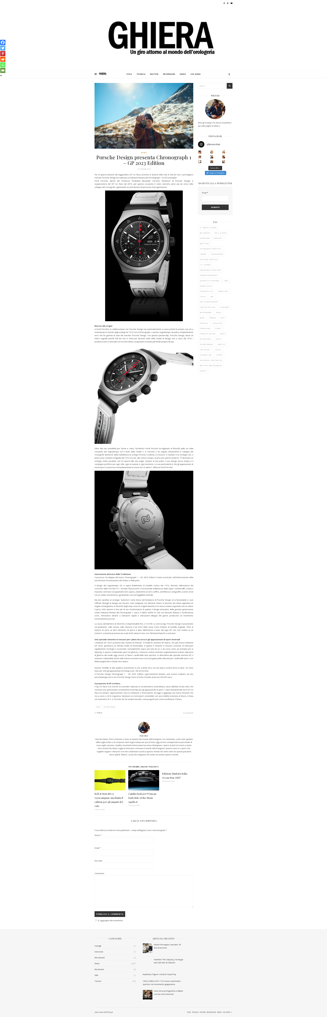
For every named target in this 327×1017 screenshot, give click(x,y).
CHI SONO (196, 74)
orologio (218, 323)
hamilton (223, 291)
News (144, 153)
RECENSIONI (169, 74)
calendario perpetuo (210, 249)
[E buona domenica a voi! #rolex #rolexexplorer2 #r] (199, 152)
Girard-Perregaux (209, 275)
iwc (212, 297)
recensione (205, 339)
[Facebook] (2, 42)
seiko (218, 339)
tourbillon (205, 355)
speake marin (206, 344)
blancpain (205, 238)
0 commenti (188, 713)
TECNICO (141, 74)
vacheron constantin (211, 360)
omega (212, 318)
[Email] (2, 70)
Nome (98, 835)
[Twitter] (2, 48)
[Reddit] (2, 59)
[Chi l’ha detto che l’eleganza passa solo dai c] (211, 156)
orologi (204, 323)
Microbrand (99, 957)
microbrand (206, 312)
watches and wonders (211, 365)
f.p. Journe (205, 265)
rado (222, 334)
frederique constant (210, 270)
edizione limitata (209, 259)
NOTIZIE (154, 74)
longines (224, 307)
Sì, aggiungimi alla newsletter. (110, 920)
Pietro (99, 713)
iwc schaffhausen (209, 302)
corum (203, 254)
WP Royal (109, 1012)
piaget (218, 328)
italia (203, 297)
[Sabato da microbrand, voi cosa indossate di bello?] (223, 161)
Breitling (204, 243)
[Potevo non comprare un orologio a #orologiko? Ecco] (211, 161)
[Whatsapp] (2, 64)
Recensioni (99, 969)
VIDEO (183, 74)
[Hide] (1, 76)
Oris (223, 318)
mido (218, 312)
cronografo (217, 254)
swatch (221, 344)
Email (98, 848)
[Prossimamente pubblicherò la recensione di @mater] (223, 156)
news (98, 707)
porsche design (109, 707)
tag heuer (205, 350)
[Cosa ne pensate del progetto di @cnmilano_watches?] (199, 156)
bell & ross (221, 233)
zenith (203, 371)
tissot (218, 350)
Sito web (98, 860)
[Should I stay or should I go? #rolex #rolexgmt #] (199, 161)
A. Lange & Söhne (208, 228)
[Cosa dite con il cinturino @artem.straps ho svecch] (223, 152)
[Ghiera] (102, 74)
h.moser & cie (206, 291)
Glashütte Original (210, 281)
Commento (99, 873)
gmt (226, 281)
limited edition (207, 307)
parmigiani (205, 328)
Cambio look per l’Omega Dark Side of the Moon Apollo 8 (142, 798)
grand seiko (206, 286)
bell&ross (205, 233)
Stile (96, 975)
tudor (219, 355)
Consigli (98, 946)
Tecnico (98, 981)
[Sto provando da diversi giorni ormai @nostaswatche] (211, 152)
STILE (129, 74)
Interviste (99, 951)
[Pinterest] (2, 53)
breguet (218, 238)
